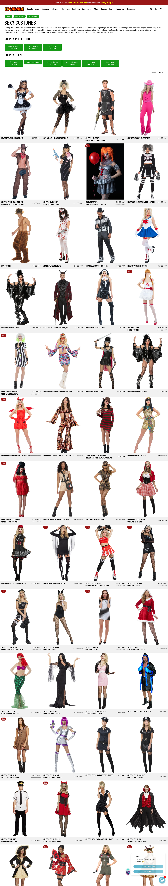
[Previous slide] (3, 107)
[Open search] (151, 9)
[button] (160, 72)
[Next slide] (38, 107)
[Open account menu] (155, 9)
